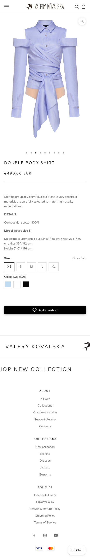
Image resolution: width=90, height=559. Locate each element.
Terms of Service (45, 522)
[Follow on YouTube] (56, 535)
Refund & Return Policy (45, 509)
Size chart (79, 258)
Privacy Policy (45, 502)
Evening (45, 454)
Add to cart (45, 299)
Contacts (45, 426)
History (45, 399)
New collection (45, 447)
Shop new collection (41, 369)
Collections (45, 405)
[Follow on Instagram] (45, 535)
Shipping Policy (45, 515)
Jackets (45, 467)
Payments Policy (45, 495)
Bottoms (45, 474)
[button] (45, 310)
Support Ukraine (45, 419)
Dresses (45, 460)
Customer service (45, 412)
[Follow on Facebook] (34, 535)
